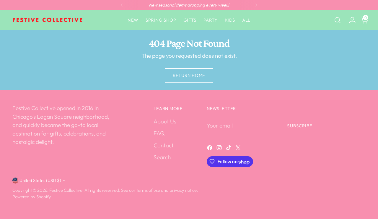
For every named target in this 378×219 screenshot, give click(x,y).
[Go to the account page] (350, 20)
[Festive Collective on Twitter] (238, 148)
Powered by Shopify (31, 196)
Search (162, 157)
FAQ (159, 133)
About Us (165, 121)
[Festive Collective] (47, 20)
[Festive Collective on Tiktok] (229, 148)
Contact (164, 145)
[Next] (256, 5)
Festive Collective (65, 190)
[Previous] (121, 5)
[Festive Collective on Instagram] (219, 148)
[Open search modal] (337, 20)
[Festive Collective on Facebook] (210, 148)
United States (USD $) (40, 180)
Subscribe (299, 125)
